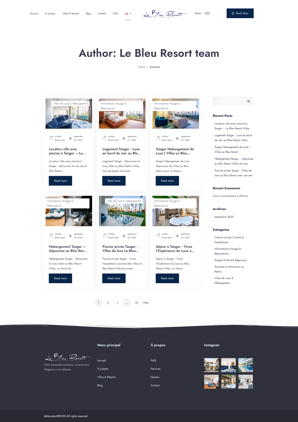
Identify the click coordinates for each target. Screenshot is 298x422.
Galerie (155, 377)
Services (155, 369)
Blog (88, 13)
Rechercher (248, 101)
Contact (102, 13)
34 (136, 303)
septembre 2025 (224, 217)
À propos (50, 13)
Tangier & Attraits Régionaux (230, 260)
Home (141, 67)
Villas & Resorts (70, 13)
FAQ (115, 13)
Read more (63, 179)
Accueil (34, 13)
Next (146, 303)
